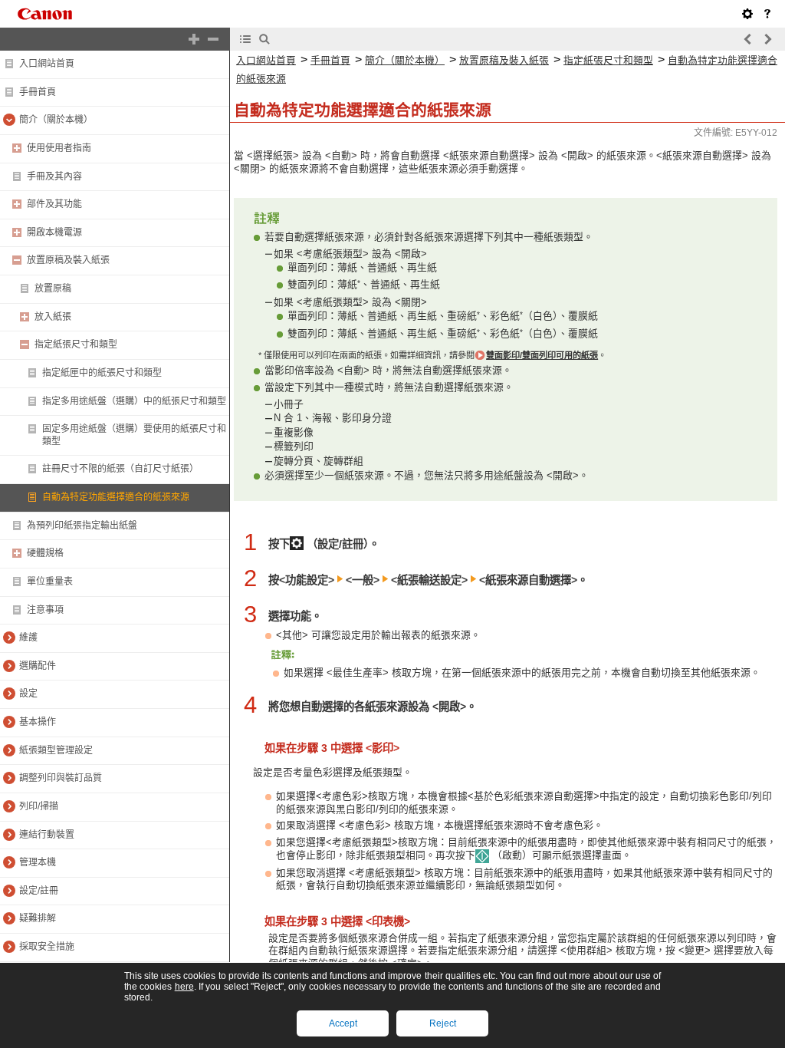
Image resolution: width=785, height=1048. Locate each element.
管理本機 (37, 862)
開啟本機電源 (54, 232)
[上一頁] (748, 39)
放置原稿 (52, 288)
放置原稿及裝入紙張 (68, 260)
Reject (442, 1023)
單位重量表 (50, 581)
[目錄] (245, 39)
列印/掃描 (38, 806)
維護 (28, 637)
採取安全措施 (46, 946)
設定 (28, 693)
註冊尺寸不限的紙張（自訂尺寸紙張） (120, 468)
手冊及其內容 (54, 176)
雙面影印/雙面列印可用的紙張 (542, 355)
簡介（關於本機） (56, 119)
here (184, 986)
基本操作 (37, 722)
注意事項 (45, 610)
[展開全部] (194, 39)
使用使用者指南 (59, 148)
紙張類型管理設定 (56, 750)
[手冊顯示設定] (747, 13)
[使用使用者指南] (767, 13)
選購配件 (37, 666)
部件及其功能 (54, 204)
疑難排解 (37, 918)
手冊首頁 (37, 92)
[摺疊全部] (213, 39)
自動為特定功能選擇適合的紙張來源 (115, 497)
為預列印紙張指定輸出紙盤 (82, 525)
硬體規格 (45, 553)
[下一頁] (767, 39)
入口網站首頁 (46, 63)
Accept (343, 1023)
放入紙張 (52, 316)
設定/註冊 (38, 890)
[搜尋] (264, 39)
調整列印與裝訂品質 (60, 778)
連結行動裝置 (46, 834)
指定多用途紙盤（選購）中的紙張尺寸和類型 (134, 401)
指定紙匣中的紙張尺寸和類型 (102, 372)
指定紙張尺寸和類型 (75, 344)
